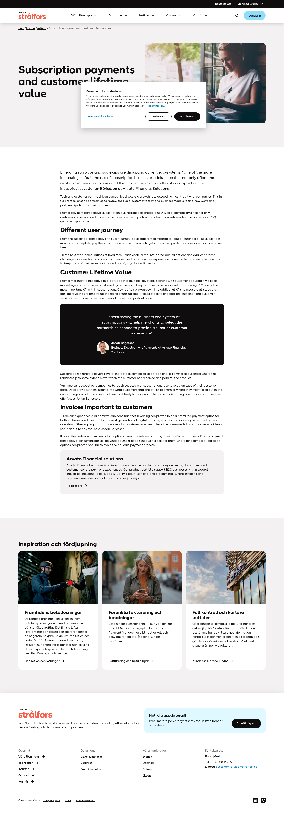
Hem (21, 28)
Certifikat (86, 762)
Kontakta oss (223, 3)
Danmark (148, 762)
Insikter (144, 15)
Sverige (147, 756)
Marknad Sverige (248, 3)
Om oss (171, 15)
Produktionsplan (91, 769)
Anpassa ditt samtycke (100, 116)
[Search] (237, 15)
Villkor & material (91, 756)
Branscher (116, 15)
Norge (147, 775)
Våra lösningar (81, 15)
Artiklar (41, 28)
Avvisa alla (158, 116)
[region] (143, 105)
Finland (147, 769)
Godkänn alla (187, 116)
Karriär (198, 15)
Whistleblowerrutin (85, 800)
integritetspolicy (156, 106)
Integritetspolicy (51, 800)
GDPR (68, 800)
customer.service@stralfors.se (236, 766)
